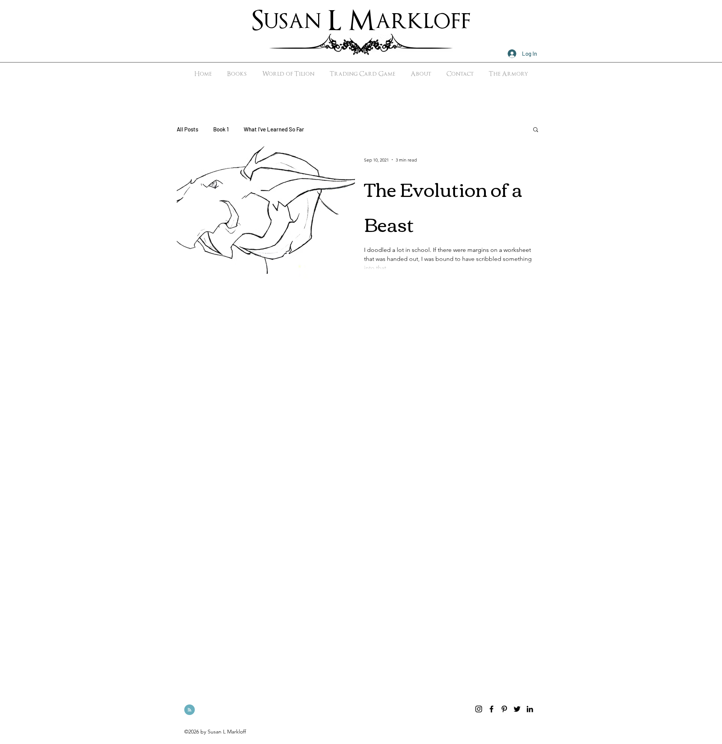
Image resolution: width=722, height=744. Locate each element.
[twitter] (517, 709)
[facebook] (491, 709)
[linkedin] (529, 709)
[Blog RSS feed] (189, 710)
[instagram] (478, 709)
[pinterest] (504, 709)
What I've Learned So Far (274, 129)
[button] (535, 130)
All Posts (187, 129)
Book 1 (221, 129)
